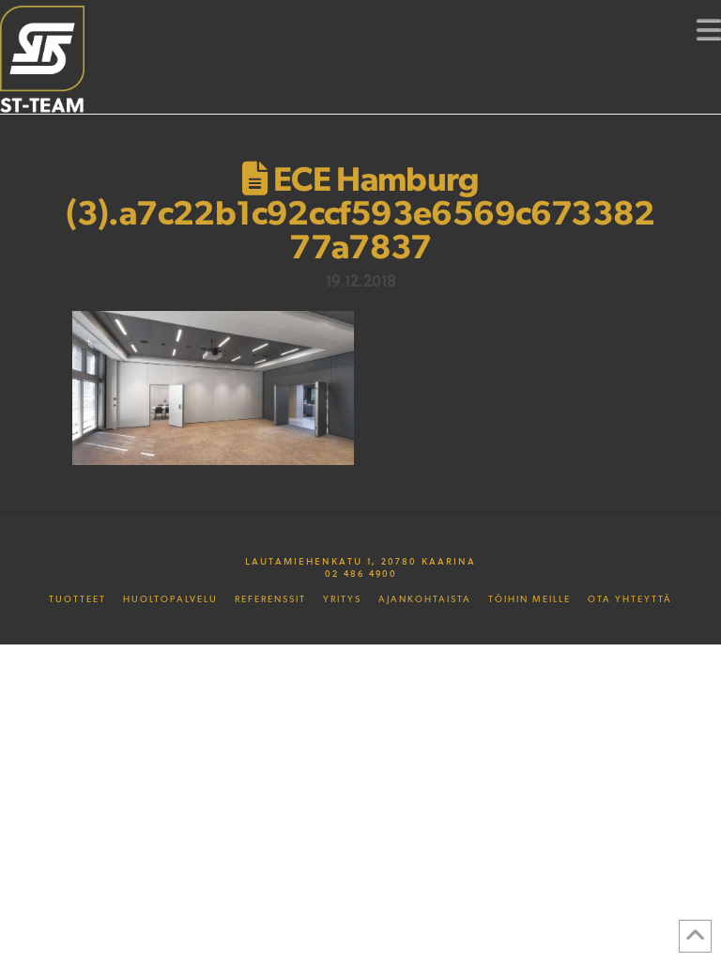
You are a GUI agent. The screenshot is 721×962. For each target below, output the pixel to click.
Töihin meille (529, 599)
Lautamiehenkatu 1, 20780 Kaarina (360, 560)
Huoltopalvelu (170, 599)
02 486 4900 (361, 573)
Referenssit (270, 599)
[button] (709, 29)
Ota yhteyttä (630, 599)
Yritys (342, 599)
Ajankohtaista (424, 599)
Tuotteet (77, 599)
